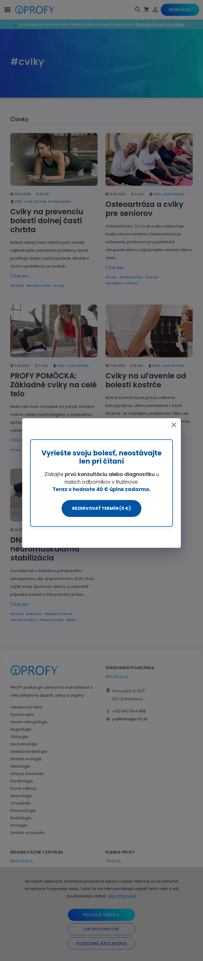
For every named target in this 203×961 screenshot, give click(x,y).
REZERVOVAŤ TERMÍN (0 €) (101, 508)
